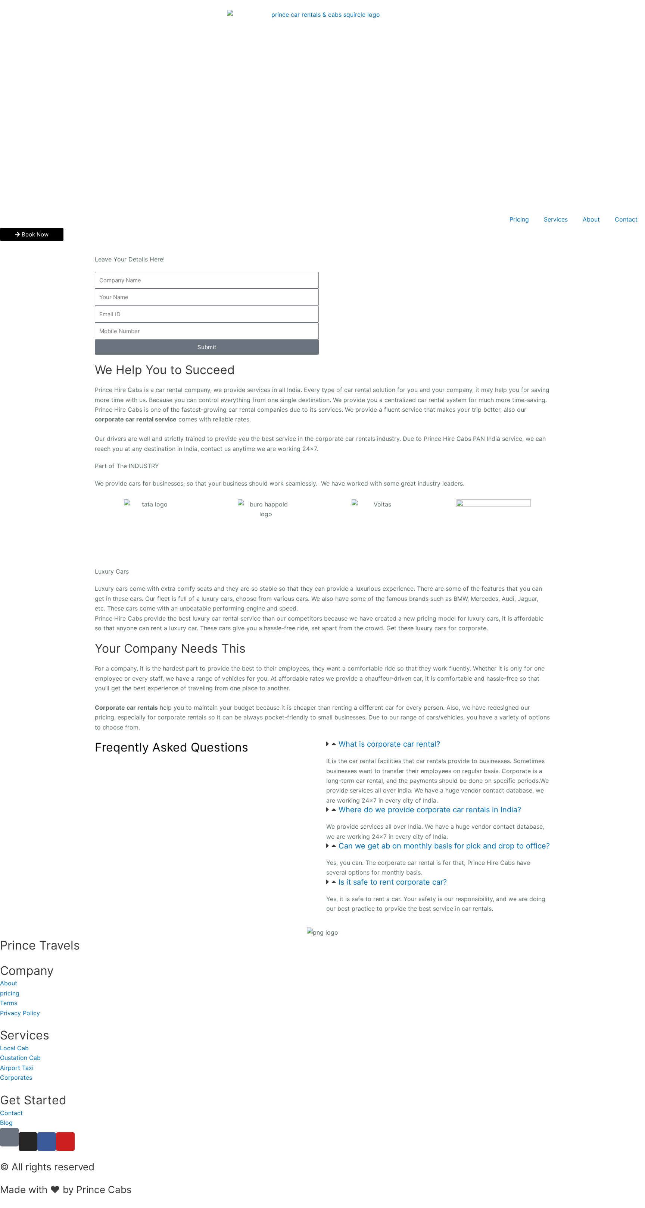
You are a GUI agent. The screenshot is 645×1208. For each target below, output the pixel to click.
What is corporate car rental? (389, 744)
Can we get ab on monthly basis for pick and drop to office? (444, 845)
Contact (626, 219)
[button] (438, 744)
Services (556, 219)
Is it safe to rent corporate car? (393, 882)
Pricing (519, 219)
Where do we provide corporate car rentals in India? (430, 809)
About (591, 219)
